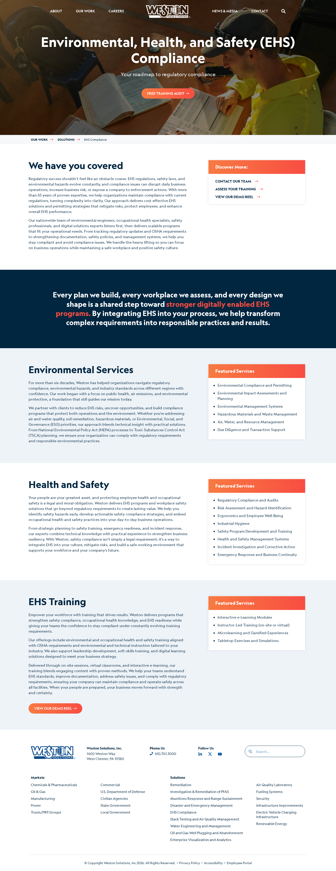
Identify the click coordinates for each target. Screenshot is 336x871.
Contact (259, 11)
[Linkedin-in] (200, 754)
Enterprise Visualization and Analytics (200, 839)
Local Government (115, 812)
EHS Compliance (183, 812)
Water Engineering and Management (200, 826)
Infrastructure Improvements (279, 805)
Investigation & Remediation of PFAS (199, 791)
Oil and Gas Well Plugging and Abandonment (206, 833)
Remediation (180, 784)
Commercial (110, 784)
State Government (116, 805)
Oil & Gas (38, 791)
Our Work (85, 11)
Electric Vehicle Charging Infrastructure (276, 814)
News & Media (225, 11)
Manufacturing (43, 798)
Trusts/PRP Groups (46, 812)
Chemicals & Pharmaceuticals (54, 784)
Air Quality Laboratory (274, 784)
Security (262, 798)
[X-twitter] (210, 754)
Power (36, 805)
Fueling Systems (269, 791)
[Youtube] (220, 754)
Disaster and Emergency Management (201, 805)
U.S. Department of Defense (123, 791)
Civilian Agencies (114, 798)
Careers (116, 11)
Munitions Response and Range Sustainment (206, 798)
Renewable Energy (271, 823)
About (56, 11)
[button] (283, 11)
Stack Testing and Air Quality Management (204, 819)
